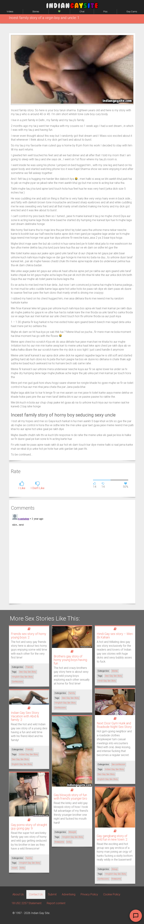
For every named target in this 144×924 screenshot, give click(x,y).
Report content (56, 903)
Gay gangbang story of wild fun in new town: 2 (112, 837)
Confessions (17, 681)
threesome (59, 842)
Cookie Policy (111, 894)
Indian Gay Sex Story (114, 769)
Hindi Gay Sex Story (107, 681)
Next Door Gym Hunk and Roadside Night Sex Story (114, 725)
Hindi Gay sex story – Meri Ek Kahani (115, 635)
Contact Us (36, 894)
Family (72, 693)
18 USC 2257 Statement (26, 903)
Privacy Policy (89, 894)
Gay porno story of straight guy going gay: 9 (29, 826)
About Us (18, 894)
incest (14, 868)
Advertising (68, 894)
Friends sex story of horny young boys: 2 (28, 635)
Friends (29, 667)
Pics (105, 11)
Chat (82, 11)
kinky (69, 842)
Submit (52, 894)
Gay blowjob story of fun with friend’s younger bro (70, 796)
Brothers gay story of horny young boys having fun (70, 659)
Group (114, 869)
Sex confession (118, 764)
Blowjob (72, 832)
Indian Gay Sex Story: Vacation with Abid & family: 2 (25, 716)
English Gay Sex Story (108, 779)
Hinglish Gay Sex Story (22, 677)
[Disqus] (72, 556)
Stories (35, 11)
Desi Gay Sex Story (27, 672)
